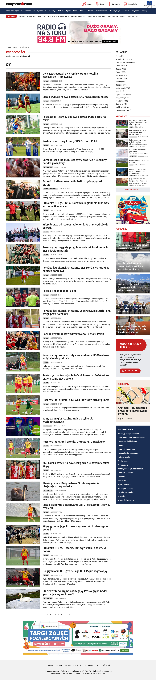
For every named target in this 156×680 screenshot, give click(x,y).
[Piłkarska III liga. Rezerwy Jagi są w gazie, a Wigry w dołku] (23, 555)
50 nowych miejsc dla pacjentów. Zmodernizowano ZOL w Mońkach (138, 152)
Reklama (121, 477)
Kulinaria (119, 104)
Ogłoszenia (116, 4)
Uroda (118, 82)
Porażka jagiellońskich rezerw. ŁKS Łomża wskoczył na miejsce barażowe (76, 269)
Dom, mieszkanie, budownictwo (131, 437)
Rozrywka (122, 480)
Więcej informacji (125, 418)
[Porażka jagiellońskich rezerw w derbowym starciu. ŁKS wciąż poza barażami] (23, 318)
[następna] (67, 614)
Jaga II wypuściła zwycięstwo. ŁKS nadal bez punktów (75, 96)
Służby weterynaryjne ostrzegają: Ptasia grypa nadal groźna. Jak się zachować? (75, 592)
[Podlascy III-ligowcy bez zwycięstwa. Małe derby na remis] (23, 124)
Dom (117, 91)
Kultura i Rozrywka (50, 189)
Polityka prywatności (51, 671)
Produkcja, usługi (125, 473)
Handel (121, 445)
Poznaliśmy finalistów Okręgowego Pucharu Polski (74, 334)
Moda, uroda (123, 461)
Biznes (82, 11)
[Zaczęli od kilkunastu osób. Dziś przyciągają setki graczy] (23, 189)
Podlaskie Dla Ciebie (34, 16)
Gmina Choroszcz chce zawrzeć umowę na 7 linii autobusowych (138, 171)
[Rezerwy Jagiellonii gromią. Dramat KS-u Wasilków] (23, 448)
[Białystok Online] (19, 4)
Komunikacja (132, 4)
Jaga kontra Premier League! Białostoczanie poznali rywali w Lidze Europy (138, 181)
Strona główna (11, 47)
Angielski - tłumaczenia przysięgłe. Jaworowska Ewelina (132, 410)
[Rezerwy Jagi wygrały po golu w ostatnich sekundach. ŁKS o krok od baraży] (23, 254)
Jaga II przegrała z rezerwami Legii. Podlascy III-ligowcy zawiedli (76, 506)
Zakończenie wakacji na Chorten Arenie (56, 16)
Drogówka (120, 98)
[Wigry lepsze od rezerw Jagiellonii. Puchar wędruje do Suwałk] (23, 232)
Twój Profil (106, 665)
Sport (68, 11)
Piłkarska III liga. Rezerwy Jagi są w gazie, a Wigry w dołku (74, 549)
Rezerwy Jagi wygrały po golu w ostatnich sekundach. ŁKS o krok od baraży (75, 249)
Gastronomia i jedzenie (127, 441)
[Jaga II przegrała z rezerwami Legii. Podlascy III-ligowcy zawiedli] (23, 512)
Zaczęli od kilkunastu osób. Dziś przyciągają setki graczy (73, 183)
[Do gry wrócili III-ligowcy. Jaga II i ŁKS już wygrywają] (23, 577)
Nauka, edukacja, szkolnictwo (130, 469)
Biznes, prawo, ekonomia (128, 433)
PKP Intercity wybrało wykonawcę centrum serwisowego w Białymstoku (137, 132)
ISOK (97, 665)
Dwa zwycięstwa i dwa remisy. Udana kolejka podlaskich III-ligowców (70, 75)
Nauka (90, 11)
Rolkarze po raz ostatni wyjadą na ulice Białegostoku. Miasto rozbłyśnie (138, 142)
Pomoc (91, 665)
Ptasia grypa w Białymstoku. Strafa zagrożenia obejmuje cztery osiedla (71, 485)
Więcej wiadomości (131, 190)
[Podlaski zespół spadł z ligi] (23, 297)
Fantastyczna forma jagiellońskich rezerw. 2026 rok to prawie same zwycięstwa (76, 377)
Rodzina (119, 85)
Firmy (102, 4)
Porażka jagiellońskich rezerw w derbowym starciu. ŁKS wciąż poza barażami (77, 312)
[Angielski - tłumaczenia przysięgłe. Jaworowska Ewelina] (133, 395)
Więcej (144, 11)
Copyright (79, 671)
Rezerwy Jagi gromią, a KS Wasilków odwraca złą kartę (76, 399)
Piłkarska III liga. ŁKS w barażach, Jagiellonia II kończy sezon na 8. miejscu (76, 204)
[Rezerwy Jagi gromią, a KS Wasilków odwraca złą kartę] (23, 405)
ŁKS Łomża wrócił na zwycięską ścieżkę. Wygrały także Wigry (76, 464)
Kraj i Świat (120, 107)
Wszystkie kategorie (126, 500)
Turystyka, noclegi (125, 488)
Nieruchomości (101, 11)
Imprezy (89, 4)
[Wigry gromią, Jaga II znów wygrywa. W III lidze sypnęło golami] (23, 534)
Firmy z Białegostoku (14, 11)
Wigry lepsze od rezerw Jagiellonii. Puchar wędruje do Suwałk (75, 226)
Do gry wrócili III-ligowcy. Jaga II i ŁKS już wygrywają (75, 571)
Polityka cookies (67, 671)
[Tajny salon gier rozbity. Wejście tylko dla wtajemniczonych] (23, 426)
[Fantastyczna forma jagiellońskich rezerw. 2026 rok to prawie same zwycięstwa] (23, 383)
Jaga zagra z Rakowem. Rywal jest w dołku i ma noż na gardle (138, 123)
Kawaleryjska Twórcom (78, 16)
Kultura (60, 11)
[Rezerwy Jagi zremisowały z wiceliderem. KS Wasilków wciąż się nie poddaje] (23, 361)
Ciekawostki (121, 110)
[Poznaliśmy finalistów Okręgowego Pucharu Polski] (23, 340)
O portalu (49, 665)
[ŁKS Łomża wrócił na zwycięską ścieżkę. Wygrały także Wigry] (23, 469)
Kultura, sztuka (124, 457)
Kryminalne (47, 426)
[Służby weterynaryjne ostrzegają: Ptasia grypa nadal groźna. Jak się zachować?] (23, 599)
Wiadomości (30, 11)
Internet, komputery (126, 449)
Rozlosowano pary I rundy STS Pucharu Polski (71, 141)
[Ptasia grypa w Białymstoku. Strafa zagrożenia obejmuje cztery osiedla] (23, 491)
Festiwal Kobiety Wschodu (117, 16)
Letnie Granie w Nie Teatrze (97, 16)
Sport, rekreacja (124, 484)
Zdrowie (126, 11)
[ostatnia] (69, 614)
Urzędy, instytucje (125, 492)
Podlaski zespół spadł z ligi (59, 290)
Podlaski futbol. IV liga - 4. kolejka (139, 161)
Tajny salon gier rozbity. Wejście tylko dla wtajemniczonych (68, 420)
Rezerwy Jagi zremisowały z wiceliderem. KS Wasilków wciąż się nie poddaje (76, 357)
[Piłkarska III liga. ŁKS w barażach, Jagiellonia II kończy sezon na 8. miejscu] (23, 211)
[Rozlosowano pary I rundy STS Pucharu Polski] (23, 146)
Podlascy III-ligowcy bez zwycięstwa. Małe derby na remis (74, 118)
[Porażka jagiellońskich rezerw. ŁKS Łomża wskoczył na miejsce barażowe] (23, 275)
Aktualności (48, 167)
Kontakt (83, 665)
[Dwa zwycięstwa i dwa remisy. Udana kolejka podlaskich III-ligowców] (23, 81)
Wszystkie (120, 56)
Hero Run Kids (132, 16)
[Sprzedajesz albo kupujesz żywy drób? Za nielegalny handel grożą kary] (23, 167)
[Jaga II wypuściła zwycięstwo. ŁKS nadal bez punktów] (23, 103)
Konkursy (22, 16)
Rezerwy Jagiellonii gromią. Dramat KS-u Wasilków (74, 441)
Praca (75, 11)
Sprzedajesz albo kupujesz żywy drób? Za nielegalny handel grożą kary (75, 161)
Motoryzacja (115, 11)
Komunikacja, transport (128, 453)
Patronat (68, 665)
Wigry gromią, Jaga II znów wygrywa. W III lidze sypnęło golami (76, 528)
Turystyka (135, 11)
